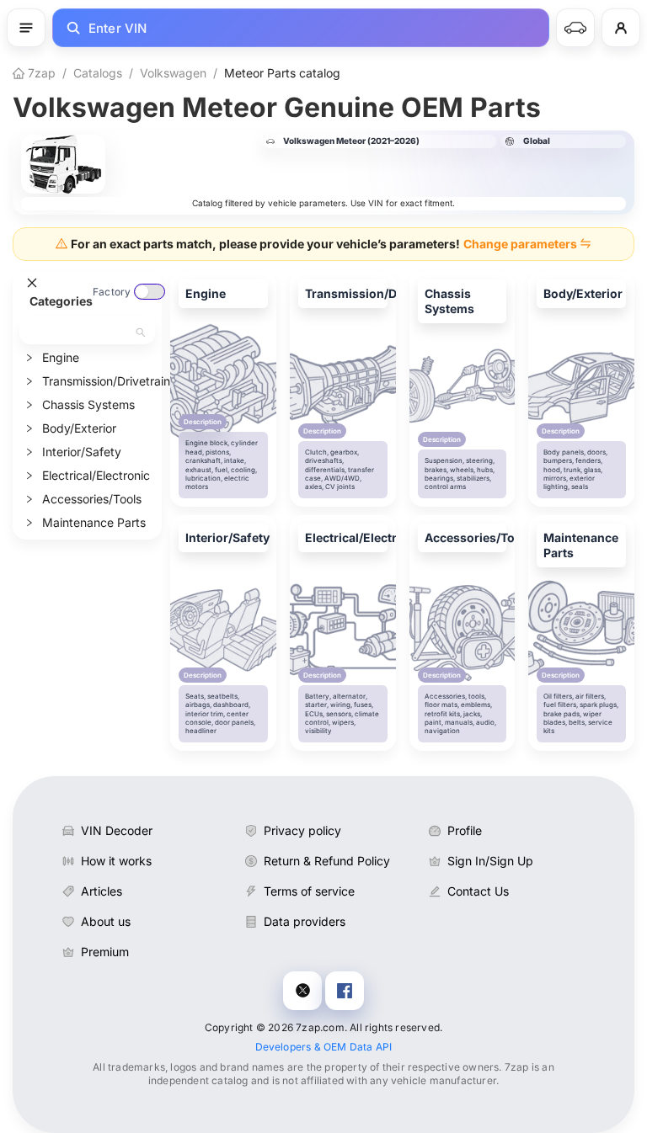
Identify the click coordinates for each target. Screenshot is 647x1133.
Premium (105, 951)
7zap (40, 73)
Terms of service (309, 891)
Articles (101, 891)
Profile (464, 830)
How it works (116, 861)
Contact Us (478, 891)
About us (106, 921)
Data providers (304, 921)
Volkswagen (173, 73)
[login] (621, 27)
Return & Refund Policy (327, 861)
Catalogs (97, 73)
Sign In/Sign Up (490, 861)
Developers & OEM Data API (324, 1046)
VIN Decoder (116, 830)
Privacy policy (302, 830)
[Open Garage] (575, 27)
